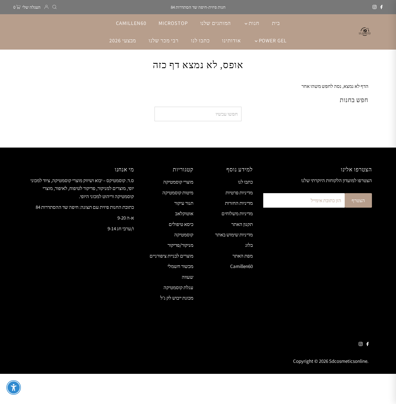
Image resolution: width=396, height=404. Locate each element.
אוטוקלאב (184, 213)
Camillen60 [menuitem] (131, 23)
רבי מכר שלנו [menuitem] (164, 40)
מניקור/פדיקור (180, 245)
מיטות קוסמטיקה (177, 192)
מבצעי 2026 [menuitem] (122, 40)
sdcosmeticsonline (348, 361)
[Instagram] (374, 7)
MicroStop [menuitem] (173, 23)
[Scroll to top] (384, 392)
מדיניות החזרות (239, 203)
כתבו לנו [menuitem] (200, 40)
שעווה (187, 277)
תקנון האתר (242, 224)
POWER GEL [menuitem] (272, 40)
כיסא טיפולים (181, 224)
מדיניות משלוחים (237, 213)
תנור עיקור (183, 203)
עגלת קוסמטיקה (178, 287)
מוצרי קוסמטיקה (178, 182)
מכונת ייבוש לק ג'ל (176, 298)
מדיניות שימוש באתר (234, 234)
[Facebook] (381, 7)
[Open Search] (54, 7)
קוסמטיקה (183, 234)
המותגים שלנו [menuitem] (215, 23)
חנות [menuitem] (253, 23)
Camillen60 (241, 266)
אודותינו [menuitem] (231, 40)
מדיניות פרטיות (239, 192)
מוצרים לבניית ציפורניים (171, 256)
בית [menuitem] (276, 23)
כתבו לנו (245, 182)
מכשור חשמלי (180, 266)
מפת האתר (242, 256)
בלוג (249, 245)
